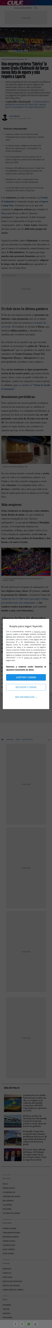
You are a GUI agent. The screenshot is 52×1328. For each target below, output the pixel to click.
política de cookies (32, 657)
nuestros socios (40, 631)
